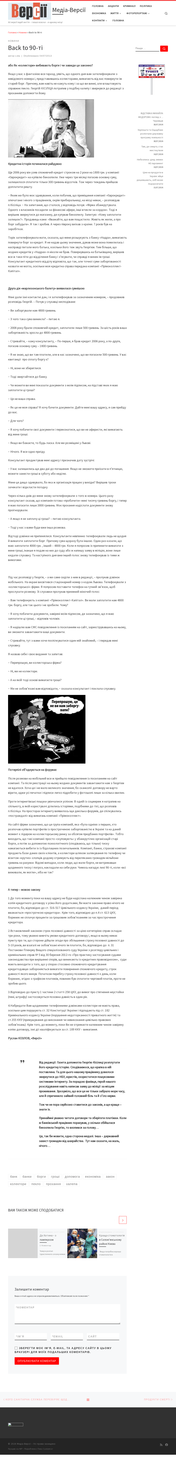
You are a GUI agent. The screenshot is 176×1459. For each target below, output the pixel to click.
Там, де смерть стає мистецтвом (152, 148)
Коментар (25, 1307)
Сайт (92, 1336)
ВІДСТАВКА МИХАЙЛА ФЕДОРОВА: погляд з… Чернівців (150, 117)
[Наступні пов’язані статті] (123, 1220)
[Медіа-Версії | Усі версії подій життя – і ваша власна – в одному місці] (29, 10)
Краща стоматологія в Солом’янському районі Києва (112, 1239)
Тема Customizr (45, 1449)
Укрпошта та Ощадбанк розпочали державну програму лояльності (150, 133)
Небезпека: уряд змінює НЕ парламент (150, 161)
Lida (17, 56)
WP (20, 1449)
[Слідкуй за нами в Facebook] (166, 1445)
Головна (12, 32)
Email (57, 1336)
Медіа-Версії (24, 1443)
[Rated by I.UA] (15, 1425)
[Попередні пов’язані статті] (114, 1220)
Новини (23, 32)
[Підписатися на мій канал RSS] (161, 1445)
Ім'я (20, 1336)
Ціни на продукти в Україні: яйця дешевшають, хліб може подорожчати (150, 178)
